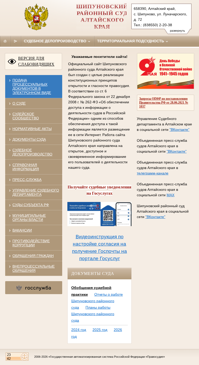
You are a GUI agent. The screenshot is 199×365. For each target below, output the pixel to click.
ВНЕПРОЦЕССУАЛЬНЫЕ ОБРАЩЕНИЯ (33, 268)
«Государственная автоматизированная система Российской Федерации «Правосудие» (106, 356)
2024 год (78, 330)
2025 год (100, 330)
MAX (170, 195)
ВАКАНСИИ (22, 230)
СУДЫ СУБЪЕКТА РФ (30, 205)
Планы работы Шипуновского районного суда (92, 313)
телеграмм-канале (152, 173)
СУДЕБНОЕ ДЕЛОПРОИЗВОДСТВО (32, 152)
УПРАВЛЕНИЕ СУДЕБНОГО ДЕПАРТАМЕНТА (35, 192)
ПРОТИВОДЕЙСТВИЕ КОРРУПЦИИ (31, 243)
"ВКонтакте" (179, 129)
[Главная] (5, 41)
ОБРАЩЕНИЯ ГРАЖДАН (33, 256)
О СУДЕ (19, 103)
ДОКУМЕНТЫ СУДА (29, 139)
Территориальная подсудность (131, 41)
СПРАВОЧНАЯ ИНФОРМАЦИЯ (25, 167)
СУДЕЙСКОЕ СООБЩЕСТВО (25, 116)
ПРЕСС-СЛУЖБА (26, 180)
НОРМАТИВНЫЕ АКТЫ (32, 129)
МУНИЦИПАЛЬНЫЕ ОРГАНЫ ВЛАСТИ (29, 217)
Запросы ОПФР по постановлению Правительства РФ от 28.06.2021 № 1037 (163, 102)
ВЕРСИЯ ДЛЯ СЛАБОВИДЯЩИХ (36, 61)
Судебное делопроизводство (55, 41)
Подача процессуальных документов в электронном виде (31, 86)
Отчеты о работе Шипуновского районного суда (97, 300)
